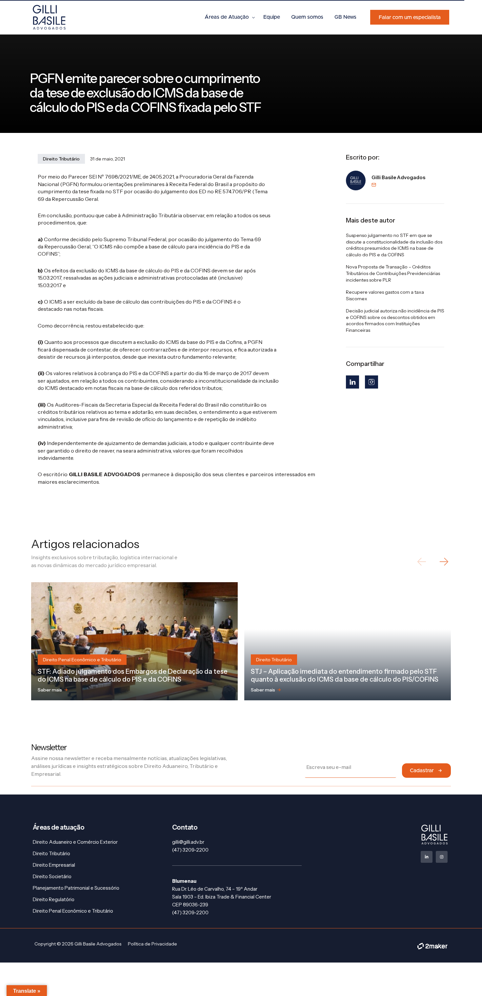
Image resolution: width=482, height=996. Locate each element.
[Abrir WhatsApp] (465, 979)
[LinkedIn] (352, 382)
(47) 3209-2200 (190, 850)
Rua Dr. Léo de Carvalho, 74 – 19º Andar (214, 889)
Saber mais (50, 690)
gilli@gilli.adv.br (188, 842)
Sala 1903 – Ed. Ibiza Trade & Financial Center (221, 897)
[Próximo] (443, 561)
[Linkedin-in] (426, 857)
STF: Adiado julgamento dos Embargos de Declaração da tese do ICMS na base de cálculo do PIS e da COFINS (133, 675)
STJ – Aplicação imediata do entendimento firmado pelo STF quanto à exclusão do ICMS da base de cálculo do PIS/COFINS (344, 675)
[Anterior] (422, 561)
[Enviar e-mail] (398, 184)
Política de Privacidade (152, 944)
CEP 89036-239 (190, 904)
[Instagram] (371, 382)
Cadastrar (422, 770)
